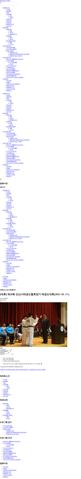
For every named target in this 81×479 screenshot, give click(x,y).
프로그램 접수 (7, 46)
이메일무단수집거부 (35, 369)
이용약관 (2, 369)
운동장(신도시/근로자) (15, 55)
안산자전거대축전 (11, 49)
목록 (1, 348)
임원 (10, 16)
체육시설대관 (10, 51)
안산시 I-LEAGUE (11, 65)
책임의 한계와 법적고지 (22, 369)
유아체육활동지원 (11, 75)
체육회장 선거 (10, 87)
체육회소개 (6, 7)
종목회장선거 (13, 34)
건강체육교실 (10, 67)
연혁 (7, 12)
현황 (10, 31)
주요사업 (8, 19)
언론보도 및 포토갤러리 (13, 84)
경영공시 (8, 22)
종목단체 (8, 29)
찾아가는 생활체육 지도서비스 (14, 59)
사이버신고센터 (10, 89)
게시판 (11, 32)
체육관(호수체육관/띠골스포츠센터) (19, 54)
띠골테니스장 (13, 52)
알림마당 (5, 79)
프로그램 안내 (7, 57)
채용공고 (8, 90)
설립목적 (8, 11)
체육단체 (5, 27)
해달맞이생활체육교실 (12, 70)
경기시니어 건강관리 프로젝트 (14, 77)
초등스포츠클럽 (10, 72)
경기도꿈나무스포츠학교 (13, 74)
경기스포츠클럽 (10, 69)
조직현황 (8, 14)
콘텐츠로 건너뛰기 (5, 0)
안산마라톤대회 (10, 47)
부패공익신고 (10, 24)
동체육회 (8, 36)
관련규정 (8, 21)
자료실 (8, 82)
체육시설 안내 (10, 85)
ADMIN (43, 369)
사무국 (11, 17)
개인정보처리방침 (10, 369)
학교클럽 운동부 (11, 41)
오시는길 (8, 26)
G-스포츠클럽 (10, 60)
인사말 (8, 9)
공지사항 (8, 80)
